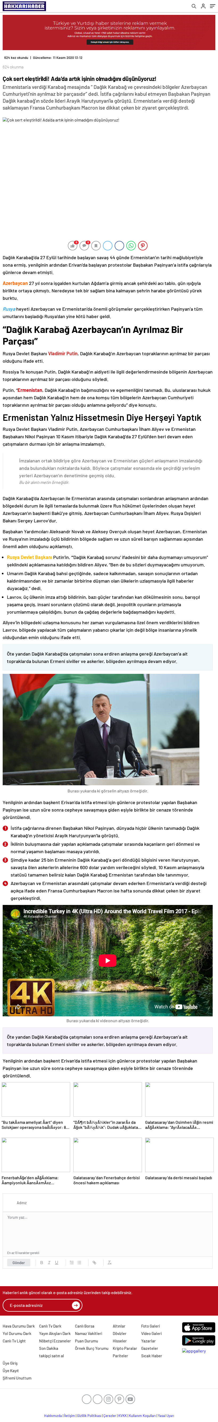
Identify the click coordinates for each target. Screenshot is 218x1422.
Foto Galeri (150, 1326)
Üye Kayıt (11, 1370)
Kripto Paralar (125, 1348)
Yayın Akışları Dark (55, 1333)
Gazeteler (149, 1348)
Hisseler (120, 1340)
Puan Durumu (86, 1340)
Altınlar (119, 1326)
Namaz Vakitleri (88, 1333)
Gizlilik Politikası (89, 1416)
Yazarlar (148, 1340)
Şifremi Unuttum (17, 1378)
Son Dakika (48, 1348)
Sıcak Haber (151, 1355)
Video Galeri (151, 1333)
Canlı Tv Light (14, 1340)
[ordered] (72, 1262)
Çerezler (109, 1416)
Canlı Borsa (84, 1326)
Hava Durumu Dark (19, 1326)
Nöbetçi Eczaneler (55, 1340)
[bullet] (79, 1262)
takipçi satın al (51, 1355)
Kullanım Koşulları (142, 1416)
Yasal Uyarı (166, 1416)
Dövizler (120, 1333)
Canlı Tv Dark (50, 1326)
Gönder (18, 1262)
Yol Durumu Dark (17, 1333)
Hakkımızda (53, 1416)
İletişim (69, 1416)
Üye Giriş (10, 1363)
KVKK (122, 1416)
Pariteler (120, 1355)
